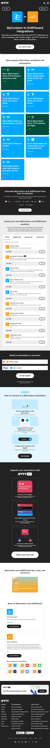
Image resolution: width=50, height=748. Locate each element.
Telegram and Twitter (16, 726)
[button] (48, 3)
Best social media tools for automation (40, 728)
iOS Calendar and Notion (17, 709)
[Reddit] (36, 742)
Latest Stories (35, 704)
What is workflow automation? (38, 714)
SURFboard (35, 27)
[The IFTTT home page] (5, 3)
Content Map (4, 718)
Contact (30, 738)
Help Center (4, 716)
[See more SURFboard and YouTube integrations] (24, 665)
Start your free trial (25, 555)
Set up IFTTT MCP (25, 210)
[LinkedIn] (19, 742)
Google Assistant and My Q (17, 714)
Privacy (35, 738)
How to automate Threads (37, 723)
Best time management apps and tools (40, 711)
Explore (3, 704)
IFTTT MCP (3, 714)
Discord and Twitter (15, 728)
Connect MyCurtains (14, 626)
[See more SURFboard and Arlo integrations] (12, 671)
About (40, 738)
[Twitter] (29, 742)
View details (9, 251)
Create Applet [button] (25, 376)
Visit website (10, 622)
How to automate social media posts (39, 726)
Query (13, 258)
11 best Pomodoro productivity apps (39, 721)
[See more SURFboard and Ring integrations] (12, 665)
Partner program (23, 738)
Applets (3, 711)
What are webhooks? (36, 718)
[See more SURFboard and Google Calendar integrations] (24, 671)
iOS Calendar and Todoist (17, 723)
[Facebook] (15, 742)
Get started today (25, 47)
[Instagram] (22, 742)
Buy (8, 651)
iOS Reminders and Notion (17, 721)
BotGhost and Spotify (16, 716)
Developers (10, 738)
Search (3, 721)
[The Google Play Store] (29, 733)
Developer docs (5, 726)
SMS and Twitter (15, 718)
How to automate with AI (36, 707)
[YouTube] (26, 742)
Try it (42, 251)
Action (13, 269)
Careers (16, 738)
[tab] (7, 237)
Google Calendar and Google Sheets (19, 711)
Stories (3, 709)
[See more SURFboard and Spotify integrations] (37, 665)
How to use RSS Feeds (36, 716)
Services (3, 707)
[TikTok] (32, 742)
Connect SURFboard (14, 655)
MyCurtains (15, 27)
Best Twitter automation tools (38, 709)
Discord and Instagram (16, 707)
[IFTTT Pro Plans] (25, 256)
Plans (2, 723)
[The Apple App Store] (20, 733)
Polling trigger (15, 247)
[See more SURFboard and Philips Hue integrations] (37, 671)
